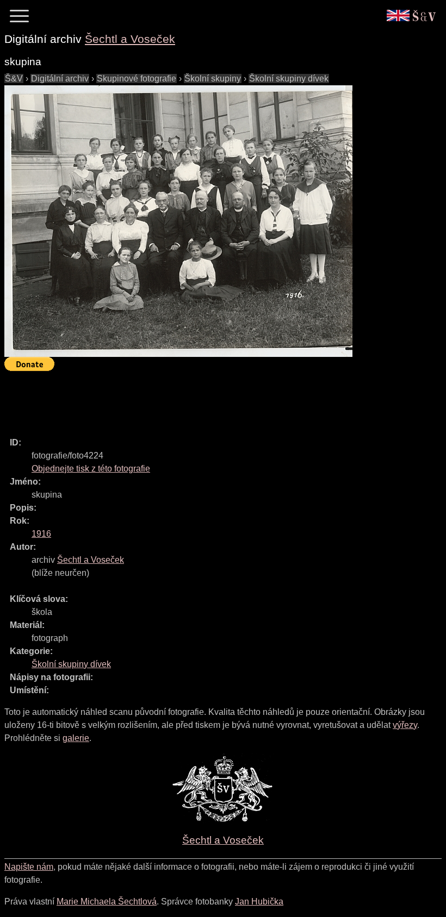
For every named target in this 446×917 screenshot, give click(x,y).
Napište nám (28, 866)
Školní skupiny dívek (289, 78)
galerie (76, 738)
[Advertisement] (202, 399)
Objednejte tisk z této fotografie (91, 468)
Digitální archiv (60, 78)
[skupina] (178, 221)
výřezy (405, 725)
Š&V (14, 78)
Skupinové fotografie (136, 78)
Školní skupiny (212, 78)
